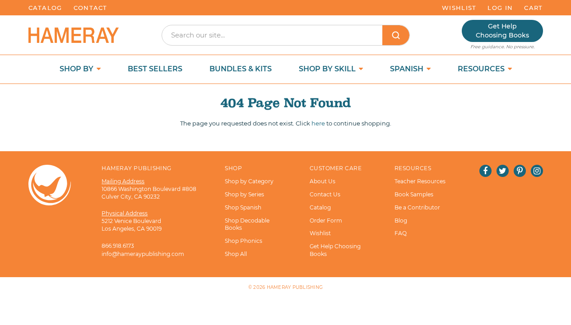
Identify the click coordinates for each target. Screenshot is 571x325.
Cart (533, 7)
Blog (401, 220)
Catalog (45, 7)
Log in (500, 7)
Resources (482, 69)
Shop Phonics (243, 240)
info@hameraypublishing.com (143, 254)
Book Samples (414, 194)
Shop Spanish (243, 207)
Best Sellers (155, 69)
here (318, 123)
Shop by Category (249, 181)
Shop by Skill (328, 69)
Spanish (407, 69)
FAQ (401, 233)
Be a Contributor (417, 207)
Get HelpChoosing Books (502, 30)
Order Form (326, 220)
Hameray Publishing (295, 287)
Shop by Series (244, 194)
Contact (90, 7)
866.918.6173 (118, 245)
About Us (322, 181)
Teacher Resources (420, 181)
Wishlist (459, 7)
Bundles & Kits (240, 69)
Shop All (236, 254)
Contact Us (325, 194)
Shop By (77, 69)
